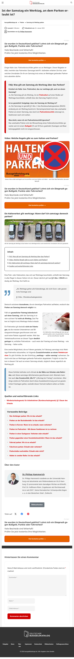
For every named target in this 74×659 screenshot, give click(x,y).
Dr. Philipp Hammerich (25, 31)
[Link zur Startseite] (37, 3)
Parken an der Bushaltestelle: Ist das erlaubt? (26, 420)
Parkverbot (43, 95)
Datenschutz (38, 644)
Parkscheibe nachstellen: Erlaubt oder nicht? (26, 451)
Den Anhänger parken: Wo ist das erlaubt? (25, 416)
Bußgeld (28, 126)
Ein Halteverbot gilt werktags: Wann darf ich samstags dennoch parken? (34, 263)
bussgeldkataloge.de (11, 22)
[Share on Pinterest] (28, 514)
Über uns (19, 645)
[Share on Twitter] (15, 514)
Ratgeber (5, 644)
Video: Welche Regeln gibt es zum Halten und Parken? (28, 260)
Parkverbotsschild (47, 112)
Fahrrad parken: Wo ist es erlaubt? (22, 442)
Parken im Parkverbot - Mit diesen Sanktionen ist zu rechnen (32, 429)
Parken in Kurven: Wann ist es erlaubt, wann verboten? (30, 425)
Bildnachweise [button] (37, 505)
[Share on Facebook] (22, 514)
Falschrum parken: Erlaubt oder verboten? (25, 447)
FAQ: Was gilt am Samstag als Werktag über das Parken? (29, 257)
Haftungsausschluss (62, 644)
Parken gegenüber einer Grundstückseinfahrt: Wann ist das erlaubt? (35, 438)
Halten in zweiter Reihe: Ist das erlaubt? (24, 456)
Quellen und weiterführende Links (21, 266)
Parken (22, 22)
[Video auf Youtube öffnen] (37, 159)
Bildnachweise (49, 644)
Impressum (28, 644)
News (12, 644)
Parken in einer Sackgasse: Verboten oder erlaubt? (29, 434)
